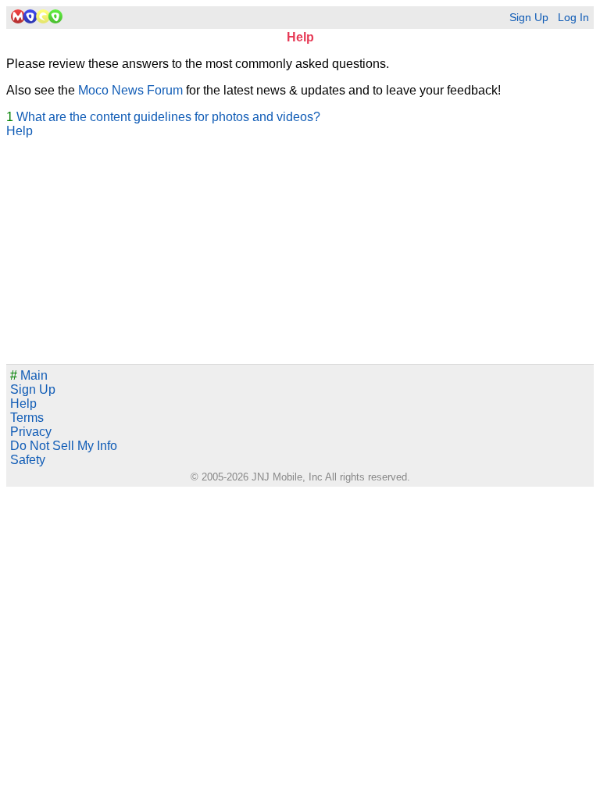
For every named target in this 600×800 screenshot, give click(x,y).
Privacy (31, 431)
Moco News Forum (130, 90)
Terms (27, 417)
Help (19, 131)
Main (29, 375)
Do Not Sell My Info (63, 445)
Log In (573, 17)
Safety (27, 459)
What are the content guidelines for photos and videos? (168, 116)
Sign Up (528, 17)
